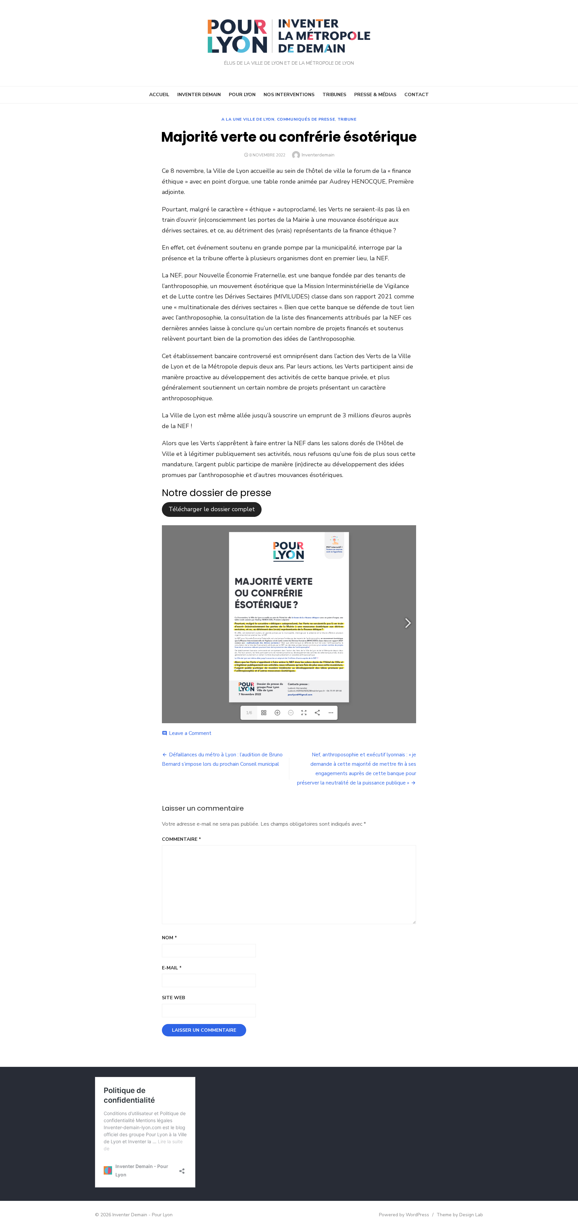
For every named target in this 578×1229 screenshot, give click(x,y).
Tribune (347, 119)
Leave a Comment (190, 733)
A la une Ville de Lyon (247, 119)
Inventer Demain (199, 94)
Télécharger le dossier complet (212, 509)
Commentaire (181, 839)
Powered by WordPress (404, 1215)
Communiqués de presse (306, 119)
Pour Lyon (242, 94)
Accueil (159, 94)
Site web (173, 998)
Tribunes (334, 94)
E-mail (172, 968)
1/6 (249, 712)
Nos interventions (289, 94)
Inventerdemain (318, 155)
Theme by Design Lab (460, 1215)
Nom (169, 938)
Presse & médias (375, 94)
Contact (416, 94)
